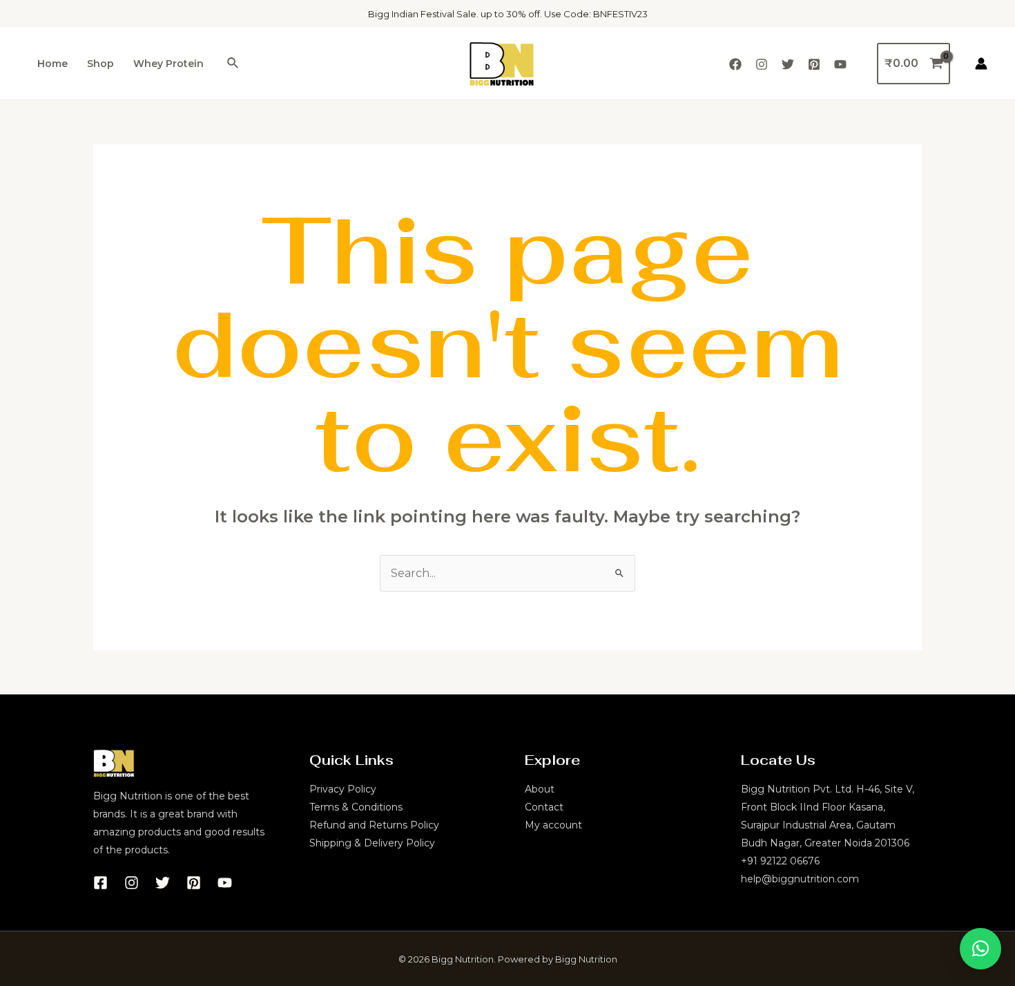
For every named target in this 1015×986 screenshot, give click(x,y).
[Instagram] (761, 64)
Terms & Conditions (356, 807)
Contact (544, 807)
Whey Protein (168, 63)
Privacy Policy (342, 789)
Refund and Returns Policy (374, 825)
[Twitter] (788, 64)
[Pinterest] (814, 64)
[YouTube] (840, 64)
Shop (100, 63)
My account (553, 825)
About (539, 789)
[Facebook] (735, 64)
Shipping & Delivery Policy (372, 843)
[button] (980, 948)
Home (52, 63)
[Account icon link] (981, 63)
